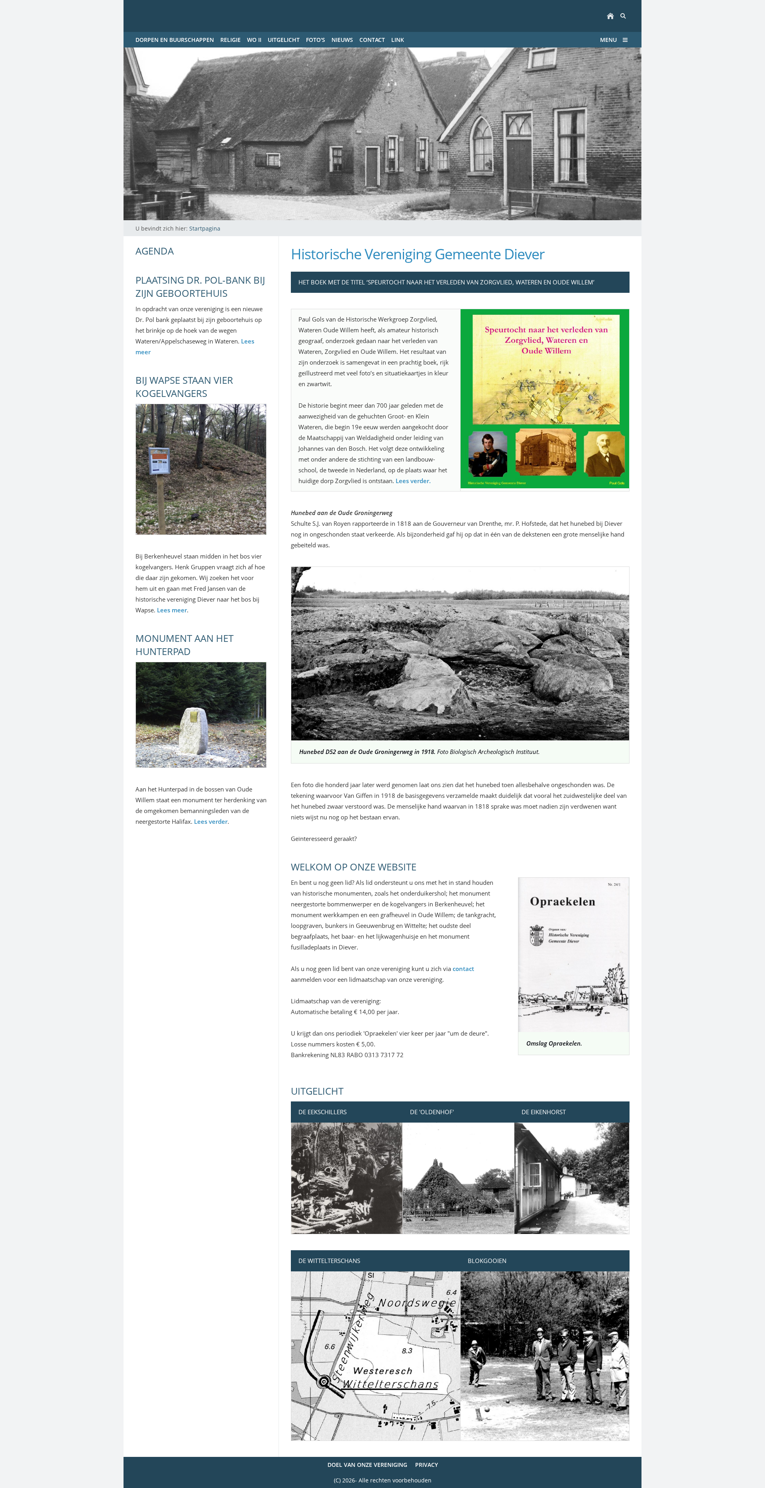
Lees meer (172, 610)
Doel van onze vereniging (367, 1464)
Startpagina (204, 228)
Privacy (426, 1464)
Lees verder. (413, 481)
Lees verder (211, 821)
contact (463, 969)
